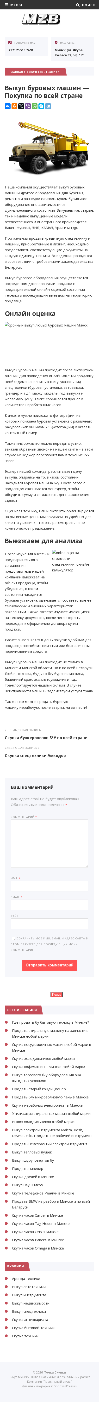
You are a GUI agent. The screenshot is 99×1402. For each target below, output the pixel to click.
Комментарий (24, 817)
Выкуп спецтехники (43, 72)
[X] (21, 106)
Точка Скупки (41, 24)
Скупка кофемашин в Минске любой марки (48, 1066)
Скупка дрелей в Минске (33, 1176)
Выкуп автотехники (29, 1286)
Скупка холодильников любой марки (43, 1058)
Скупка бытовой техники (33, 1327)
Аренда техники (26, 1278)
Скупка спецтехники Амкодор (35, 755)
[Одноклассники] (14, 106)
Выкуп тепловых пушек (32, 1152)
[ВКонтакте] (8, 106)
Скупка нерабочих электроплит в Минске (47, 1105)
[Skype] (41, 106)
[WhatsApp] (34, 106)
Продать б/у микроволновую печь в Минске (50, 1097)
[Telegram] (48, 106)
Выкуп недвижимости (31, 1303)
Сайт (15, 916)
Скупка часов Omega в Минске (38, 1248)
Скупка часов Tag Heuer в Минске (41, 1223)
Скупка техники (25, 1335)
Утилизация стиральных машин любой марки (51, 1113)
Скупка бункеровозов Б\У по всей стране (46, 737)
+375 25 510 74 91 (20, 50)
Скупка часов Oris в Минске (35, 1231)
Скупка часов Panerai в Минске (38, 1239)
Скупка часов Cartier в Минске (37, 1215)
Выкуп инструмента (29, 1294)
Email (16, 897)
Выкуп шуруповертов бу (33, 1160)
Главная (16, 72)
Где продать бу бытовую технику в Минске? (50, 1022)
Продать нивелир (27, 1168)
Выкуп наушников (27, 1184)
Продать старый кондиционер (39, 1088)
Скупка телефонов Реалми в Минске (43, 1193)
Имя (15, 878)
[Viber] (28, 106)
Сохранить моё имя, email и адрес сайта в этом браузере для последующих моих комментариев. (49, 944)
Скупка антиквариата (30, 1319)
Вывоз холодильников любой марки (43, 1121)
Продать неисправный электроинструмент (49, 1143)
